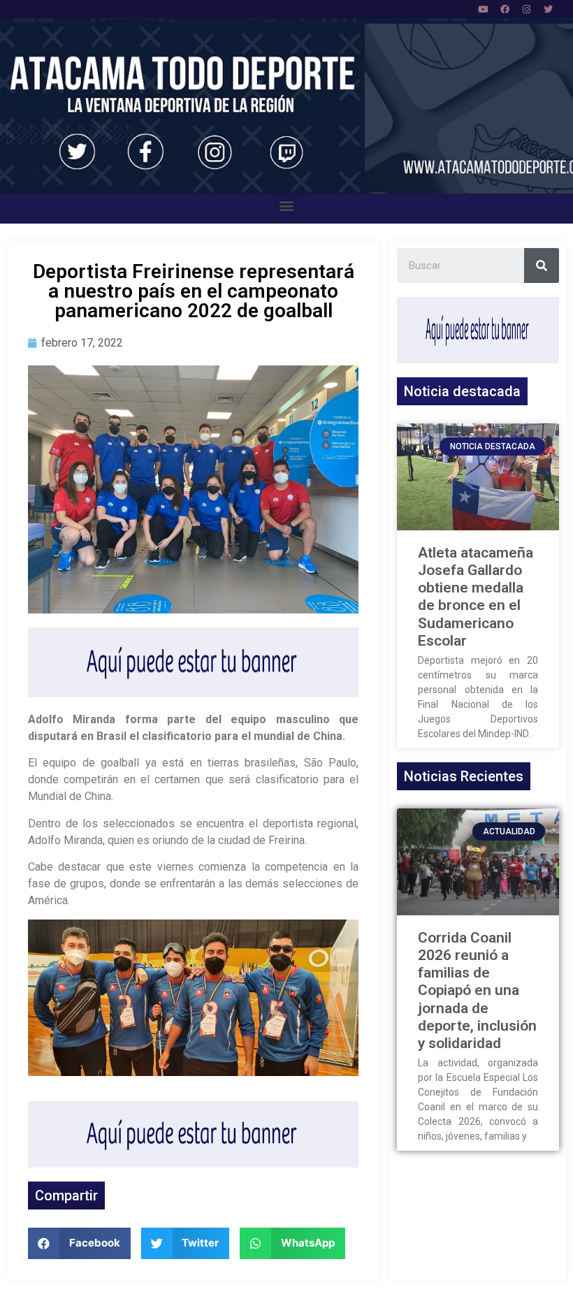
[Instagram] (527, 9)
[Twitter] (548, 9)
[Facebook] (505, 9)
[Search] (541, 265)
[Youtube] (483, 9)
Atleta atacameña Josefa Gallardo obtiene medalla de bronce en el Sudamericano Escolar (475, 596)
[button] (286, 205)
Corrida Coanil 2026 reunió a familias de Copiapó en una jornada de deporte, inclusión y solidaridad (477, 990)
